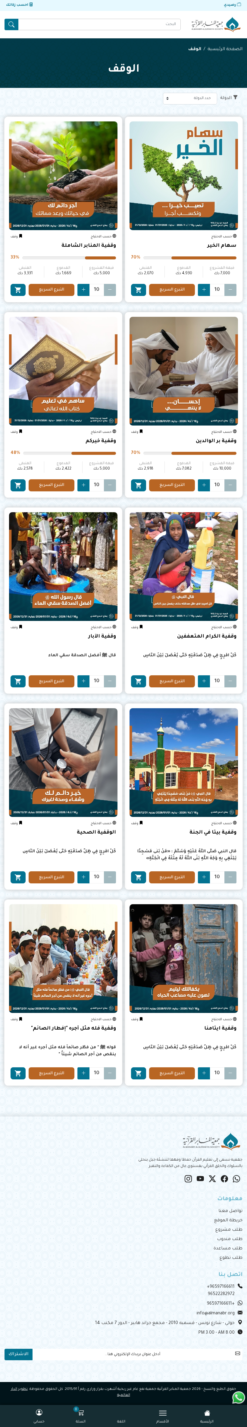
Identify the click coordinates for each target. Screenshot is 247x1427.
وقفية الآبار (102, 636)
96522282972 (221, 1294)
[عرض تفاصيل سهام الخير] (184, 175)
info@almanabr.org (216, 1313)
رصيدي (230, 5)
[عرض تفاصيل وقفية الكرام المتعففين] (184, 566)
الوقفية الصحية (96, 832)
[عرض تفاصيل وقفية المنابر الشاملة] (63, 175)
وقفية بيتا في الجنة (212, 832)
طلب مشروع (228, 1230)
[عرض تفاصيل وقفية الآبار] (63, 566)
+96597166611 (221, 1287)
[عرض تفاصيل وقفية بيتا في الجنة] (184, 762)
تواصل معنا (230, 1211)
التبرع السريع (172, 290)
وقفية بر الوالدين (216, 441)
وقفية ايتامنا (220, 1028)
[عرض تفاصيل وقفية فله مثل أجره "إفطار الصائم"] (63, 958)
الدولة (226, 98)
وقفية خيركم (101, 441)
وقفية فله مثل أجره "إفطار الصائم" (73, 1028)
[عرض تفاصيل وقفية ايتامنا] (184, 958)
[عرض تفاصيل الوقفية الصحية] (63, 762)
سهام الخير (221, 246)
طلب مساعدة (228, 1248)
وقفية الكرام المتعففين (206, 636)
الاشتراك (18, 1354)
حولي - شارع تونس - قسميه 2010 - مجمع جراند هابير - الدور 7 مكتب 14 (165, 1323)
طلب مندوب (229, 1239)
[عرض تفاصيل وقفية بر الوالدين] (184, 371)
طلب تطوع (231, 1258)
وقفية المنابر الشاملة (88, 246)
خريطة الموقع (228, 1220)
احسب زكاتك (17, 5)
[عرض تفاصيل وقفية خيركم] (63, 371)
